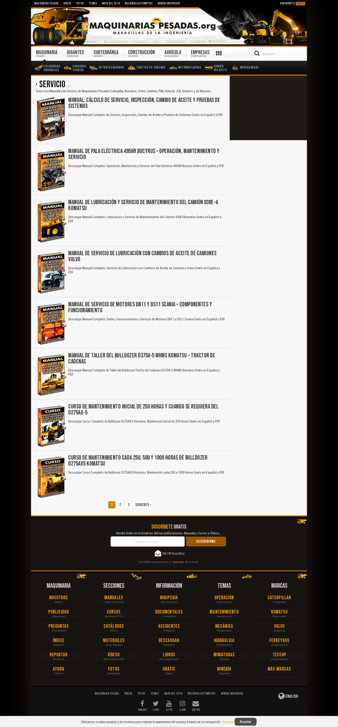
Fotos (114, 669)
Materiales (114, 640)
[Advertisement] (268, 108)
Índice (58, 640)
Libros (169, 655)
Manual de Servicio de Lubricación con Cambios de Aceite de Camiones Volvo (142, 256)
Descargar (169, 640)
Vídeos (114, 655)
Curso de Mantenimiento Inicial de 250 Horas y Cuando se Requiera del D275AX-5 (143, 409)
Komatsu (279, 612)
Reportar (59, 655)
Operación (224, 598)
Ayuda (58, 669)
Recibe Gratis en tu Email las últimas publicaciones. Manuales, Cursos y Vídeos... (168, 533)
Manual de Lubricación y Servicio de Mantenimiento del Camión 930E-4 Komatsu (143, 205)
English (291, 696)
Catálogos (114, 626)
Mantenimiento (224, 612)
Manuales (113, 598)
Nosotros (58, 598)
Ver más (227, 722)
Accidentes (169, 626)
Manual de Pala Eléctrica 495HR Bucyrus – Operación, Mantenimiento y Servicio (144, 154)
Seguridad (178, 562)
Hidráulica (224, 640)
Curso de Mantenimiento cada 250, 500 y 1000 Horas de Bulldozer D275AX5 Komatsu (137, 460)
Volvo (279, 626)
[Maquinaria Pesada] (169, 26)
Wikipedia (169, 598)
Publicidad (58, 612)
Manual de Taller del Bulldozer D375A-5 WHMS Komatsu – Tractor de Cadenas (141, 358)
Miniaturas (224, 655)
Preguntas (59, 626)
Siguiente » (143, 504)
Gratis (169, 669)
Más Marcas (279, 669)
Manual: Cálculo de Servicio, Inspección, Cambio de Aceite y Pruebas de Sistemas (144, 103)
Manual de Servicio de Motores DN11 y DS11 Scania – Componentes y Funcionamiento (140, 307)
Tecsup (279, 655)
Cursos (114, 612)
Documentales (169, 612)
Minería (224, 669)
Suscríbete (292, 3)
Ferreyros (279, 640)
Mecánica (224, 626)
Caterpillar (279, 598)
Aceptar (246, 721)
